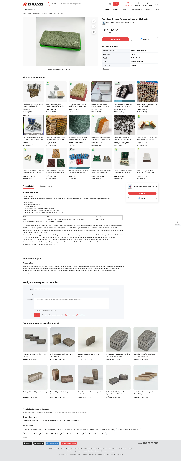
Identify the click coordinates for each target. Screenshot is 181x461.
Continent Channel (112, 449)
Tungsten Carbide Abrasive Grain (69, 420)
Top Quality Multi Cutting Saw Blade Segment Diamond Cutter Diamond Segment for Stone (116, 394)
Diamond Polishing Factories (32, 429)
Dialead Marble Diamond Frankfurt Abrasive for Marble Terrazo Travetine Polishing (101, 172)
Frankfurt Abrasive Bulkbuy (97, 434)
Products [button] (53, 4)
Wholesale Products (90, 449)
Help (124, 10)
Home (24, 13)
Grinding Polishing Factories (53, 429)
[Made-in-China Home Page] (33, 4)
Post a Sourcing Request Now (75, 315)
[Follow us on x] (146, 443)
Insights (130, 449)
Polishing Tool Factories (72, 429)
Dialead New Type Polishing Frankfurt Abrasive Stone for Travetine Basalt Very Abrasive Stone (100, 105)
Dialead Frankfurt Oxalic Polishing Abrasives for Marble (147, 105)
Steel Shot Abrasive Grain (31, 420)
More (24, 437)
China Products (62, 449)
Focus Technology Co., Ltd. (77, 454)
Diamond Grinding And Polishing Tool (128, 429)
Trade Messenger (52, 443)
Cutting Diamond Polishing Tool (33, 434)
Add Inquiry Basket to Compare (60, 69)
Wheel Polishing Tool (108, 429)
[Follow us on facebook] (144, 443)
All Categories (29, 10)
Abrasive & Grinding (46, 13)
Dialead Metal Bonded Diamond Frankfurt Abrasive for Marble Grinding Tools (123, 172)
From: (31, 289)
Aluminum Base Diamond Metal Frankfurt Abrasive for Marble (123, 105)
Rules (157, 10)
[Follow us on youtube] (152, 443)
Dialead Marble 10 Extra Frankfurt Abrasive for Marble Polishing (147, 138)
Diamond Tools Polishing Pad (54, 434)
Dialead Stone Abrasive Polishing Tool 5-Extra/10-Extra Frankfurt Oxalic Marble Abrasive (100, 138)
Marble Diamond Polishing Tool (76, 434)
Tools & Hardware (33, 13)
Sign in (156, 5)
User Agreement (101, 454)
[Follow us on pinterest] (155, 443)
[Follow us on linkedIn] (157, 443)
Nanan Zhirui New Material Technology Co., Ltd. (120, 22)
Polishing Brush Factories (90, 429)
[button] (110, 4)
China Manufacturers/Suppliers (75, 449)
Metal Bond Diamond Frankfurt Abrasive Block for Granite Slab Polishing (55, 172)
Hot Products (52, 449)
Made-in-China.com (82, 451)
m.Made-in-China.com (95, 451)
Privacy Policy (119, 454)
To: (32, 294)
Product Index (122, 449)
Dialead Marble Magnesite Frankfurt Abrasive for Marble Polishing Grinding (54, 105)
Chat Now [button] (146, 39)
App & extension (135, 10)
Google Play (38, 443)
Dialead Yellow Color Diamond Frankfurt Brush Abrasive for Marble (77, 105)
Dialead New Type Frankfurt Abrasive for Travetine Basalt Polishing (145, 172)
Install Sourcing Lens (70, 443)
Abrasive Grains (58, 13)
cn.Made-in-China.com (108, 451)
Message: (30, 299)
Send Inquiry (115, 39)
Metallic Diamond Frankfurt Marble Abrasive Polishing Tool (33, 105)
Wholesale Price (102, 449)
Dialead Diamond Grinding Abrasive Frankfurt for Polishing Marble (33, 172)
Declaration (110, 454)
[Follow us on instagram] (149, 443)
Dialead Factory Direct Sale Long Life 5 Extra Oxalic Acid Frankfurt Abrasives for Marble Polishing (55, 138)
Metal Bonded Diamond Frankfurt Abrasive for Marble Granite (78, 172)
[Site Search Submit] (116, 4)
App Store (27, 443)
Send (36, 315)
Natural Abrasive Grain (49, 420)
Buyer (115, 10)
